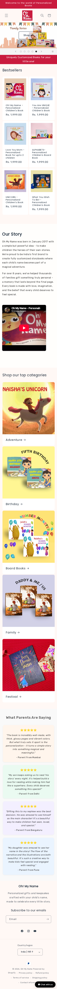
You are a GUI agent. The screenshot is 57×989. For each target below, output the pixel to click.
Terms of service (21, 978)
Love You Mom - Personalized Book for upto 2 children (15, 154)
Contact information (30, 983)
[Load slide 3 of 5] (28, 51)
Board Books (16, 568)
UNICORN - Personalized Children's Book (14, 200)
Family (11, 632)
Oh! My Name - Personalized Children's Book (14, 108)
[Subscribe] (47, 919)
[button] (6, 15)
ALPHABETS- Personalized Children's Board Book (41, 154)
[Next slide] (41, 51)
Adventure (14, 440)
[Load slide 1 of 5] (21, 51)
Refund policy (42, 973)
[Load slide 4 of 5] (32, 51)
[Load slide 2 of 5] (24, 51)
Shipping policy (39, 978)
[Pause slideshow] (54, 51)
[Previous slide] (15, 51)
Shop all (10, 35)
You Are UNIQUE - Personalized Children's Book (41, 108)
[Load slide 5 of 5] (36, 51)
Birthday (12, 504)
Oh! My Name (27, 969)
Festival (12, 697)
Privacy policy (25, 973)
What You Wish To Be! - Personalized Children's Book (41, 201)
